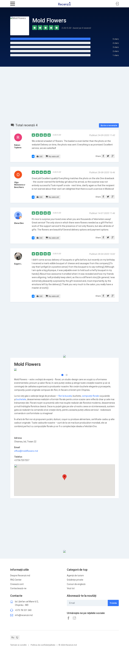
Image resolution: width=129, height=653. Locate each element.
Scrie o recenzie (109, 125)
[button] (62, 375)
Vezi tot (71, 588)
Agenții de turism (75, 575)
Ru (12, 637)
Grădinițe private (75, 579)
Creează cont (17, 584)
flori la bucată (65, 396)
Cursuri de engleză (76, 584)
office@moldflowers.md (26, 451)
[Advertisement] (64, 90)
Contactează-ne (18, 588)
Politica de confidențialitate (43, 645)
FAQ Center (16, 579)
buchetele (21, 399)
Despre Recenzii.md (20, 575)
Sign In (117, 4)
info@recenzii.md (24, 615)
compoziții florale (90, 396)
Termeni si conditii (18, 645)
